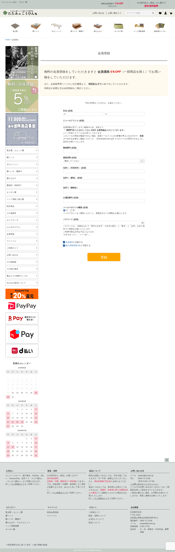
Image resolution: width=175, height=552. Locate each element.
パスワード (70, 219)
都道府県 (70, 157)
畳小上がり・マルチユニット (17, 522)
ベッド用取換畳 (12, 526)
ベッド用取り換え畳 (15, 199)
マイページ (11, 241)
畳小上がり (11, 178)
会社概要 (134, 507)
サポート (93, 507)
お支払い (10, 471)
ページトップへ (167, 460)
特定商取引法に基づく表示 (19, 545)
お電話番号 (70, 197)
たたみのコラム (13, 227)
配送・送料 (52, 471)
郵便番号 (70, 148)
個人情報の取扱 (40, 545)
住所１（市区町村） (74, 168)
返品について (95, 471)
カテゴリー (11, 507)
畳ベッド (10, 157)
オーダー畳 (11, 192)
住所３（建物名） (70, 188)
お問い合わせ (98, 13)
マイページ (52, 507)
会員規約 (69, 242)
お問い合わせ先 (137, 471)
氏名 (68, 111)
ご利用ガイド (19, 484)
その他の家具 (12, 269)
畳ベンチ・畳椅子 (14, 171)
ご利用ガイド (12, 248)
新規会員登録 (53, 512)
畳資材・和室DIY (14, 185)
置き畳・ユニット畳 (15, 150)
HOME (7, 40)
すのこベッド (12, 164)
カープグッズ (12, 220)
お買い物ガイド (114, 13)
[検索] (153, 13)
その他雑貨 (11, 262)
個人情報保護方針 (73, 245)
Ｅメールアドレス (73, 120)
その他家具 (11, 213)
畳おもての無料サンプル (17, 276)
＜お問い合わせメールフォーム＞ (144, 484)
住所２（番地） (72, 178)
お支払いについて (96, 519)
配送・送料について (97, 516)
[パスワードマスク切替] (143, 222)
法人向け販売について (16, 283)
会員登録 (10, 234)
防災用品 (10, 206)
